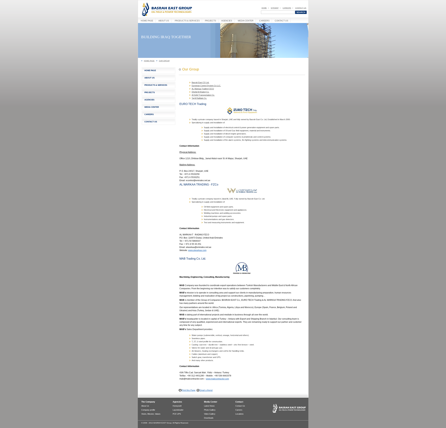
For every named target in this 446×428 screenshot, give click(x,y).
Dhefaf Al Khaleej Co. (200, 92)
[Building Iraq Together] (223, 57)
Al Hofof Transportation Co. (203, 95)
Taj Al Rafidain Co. (199, 98)
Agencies (226, 21)
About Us (163, 21)
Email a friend (206, 390)
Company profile (148, 410)
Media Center (245, 21)
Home (264, 8)
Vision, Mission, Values (150, 414)
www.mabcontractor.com (217, 379)
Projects (210, 21)
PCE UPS (177, 414)
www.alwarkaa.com (197, 250)
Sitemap (275, 8)
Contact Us (300, 8)
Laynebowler (178, 410)
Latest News (209, 406)
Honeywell (177, 406)
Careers (287, 8)
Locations (239, 414)
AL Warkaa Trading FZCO (203, 89)
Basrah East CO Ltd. (200, 82)
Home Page (147, 21)
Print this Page (188, 390)
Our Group (164, 61)
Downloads (208, 418)
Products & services (187, 21)
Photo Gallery (210, 410)
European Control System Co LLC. (206, 86)
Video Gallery (209, 414)
